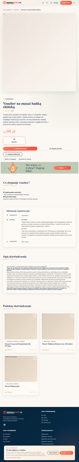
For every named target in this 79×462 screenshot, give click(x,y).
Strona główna (7, 10)
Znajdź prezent (66, 2)
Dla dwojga (44, 420)
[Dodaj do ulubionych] (34, 315)
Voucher (14, 142)
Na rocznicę (6, 441)
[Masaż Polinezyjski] (21, 369)
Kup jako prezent (57, 148)
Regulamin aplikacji (47, 441)
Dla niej (43, 415)
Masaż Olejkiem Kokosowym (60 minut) (57, 344)
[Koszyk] (51, 2)
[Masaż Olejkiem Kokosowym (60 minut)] (58, 326)
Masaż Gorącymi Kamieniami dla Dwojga (18, 345)
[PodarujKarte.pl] (12, 2)
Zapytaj (61, 168)
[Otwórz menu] (74, 2)
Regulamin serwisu (46, 436)
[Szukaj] (43, 2)
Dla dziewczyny (46, 422)
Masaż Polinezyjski (12, 386)
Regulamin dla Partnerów (48, 439)
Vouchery (16, 10)
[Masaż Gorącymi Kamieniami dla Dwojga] (21, 326)
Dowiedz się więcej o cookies (13, 457)
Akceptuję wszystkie (66, 452)
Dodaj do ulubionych (14, 154)
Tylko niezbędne (53, 452)
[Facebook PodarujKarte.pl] (4, 424)
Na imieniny (6, 436)
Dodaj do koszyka (21, 148)
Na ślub (5, 439)
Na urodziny (6, 434)
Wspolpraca (44, 434)
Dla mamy (44, 417)
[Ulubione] (47, 2)
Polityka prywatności (47, 444)
